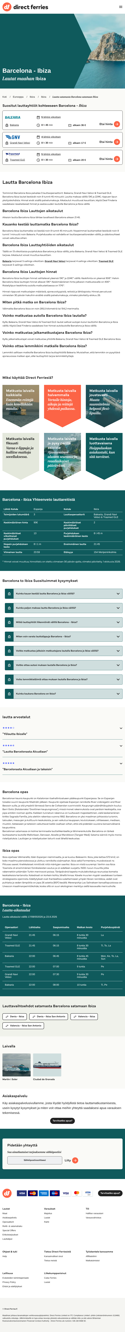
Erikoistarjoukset (10, 1234)
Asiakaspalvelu (9, 1217)
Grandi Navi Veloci (55, 261)
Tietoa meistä (50, 1260)
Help (4, 1256)
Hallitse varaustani (94, 1213)
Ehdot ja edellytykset (12, 1286)
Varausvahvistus (93, 1217)
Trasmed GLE (106, 261)
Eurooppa (18, 97)
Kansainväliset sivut (53, 1256)
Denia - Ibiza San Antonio (51, 1016)
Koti (4, 97)
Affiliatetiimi (91, 1256)
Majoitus (48, 1213)
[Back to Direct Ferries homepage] (25, 6)
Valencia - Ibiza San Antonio (25, 1025)
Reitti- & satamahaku (12, 1226)
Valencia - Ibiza (86, 1016)
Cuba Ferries (50, 1278)
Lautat (47, 1217)
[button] (64, 594)
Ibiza (32, 97)
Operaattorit (8, 1222)
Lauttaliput (7, 1239)
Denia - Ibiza (17, 1016)
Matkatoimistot (93, 1260)
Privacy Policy (9, 1282)
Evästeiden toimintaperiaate (15, 1278)
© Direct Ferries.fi (9, 1309)
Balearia (7, 261)
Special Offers (9, 1230)
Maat (4, 1213)
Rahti (46, 1222)
